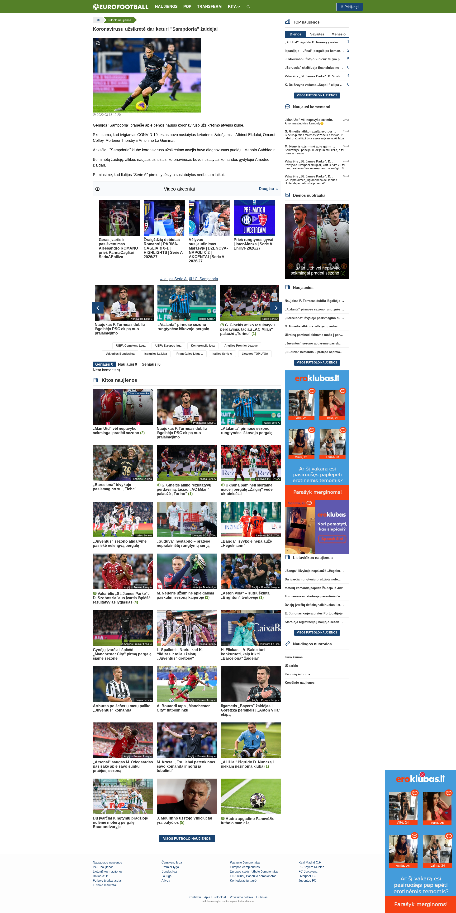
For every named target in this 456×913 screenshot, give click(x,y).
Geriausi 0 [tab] (104, 364)
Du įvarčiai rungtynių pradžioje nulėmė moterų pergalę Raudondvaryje (337, 579)
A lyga (166, 880)
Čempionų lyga (172, 862)
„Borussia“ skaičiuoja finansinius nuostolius (318, 67)
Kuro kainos (294, 657)
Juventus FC (307, 880)
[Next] (276, 308)
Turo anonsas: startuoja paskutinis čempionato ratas (323, 596)
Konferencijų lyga (203, 345)
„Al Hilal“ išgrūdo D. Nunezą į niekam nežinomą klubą (325, 42)
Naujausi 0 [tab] (127, 364)
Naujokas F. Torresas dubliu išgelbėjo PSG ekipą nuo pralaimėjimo (334, 301)
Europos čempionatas (245, 867)
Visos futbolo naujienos (187, 838)
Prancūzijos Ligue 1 (189, 353)
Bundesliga (169, 871)
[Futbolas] (98, 20)
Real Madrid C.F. (310, 862)
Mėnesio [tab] (339, 34)
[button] (234, 7)
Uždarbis (291, 666)
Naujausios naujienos (107, 862)
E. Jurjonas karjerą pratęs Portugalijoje (313, 613)
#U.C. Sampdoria (203, 279)
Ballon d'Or (100, 876)
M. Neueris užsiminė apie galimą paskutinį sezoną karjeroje (329, 146)
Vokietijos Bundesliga (120, 353)
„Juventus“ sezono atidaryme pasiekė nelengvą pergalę (326, 343)
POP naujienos (103, 867)
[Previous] (98, 308)
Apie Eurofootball (215, 897)
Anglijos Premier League (241, 345)
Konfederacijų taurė (243, 880)
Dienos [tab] (295, 34)
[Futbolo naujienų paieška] (248, 7)
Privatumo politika (241, 897)
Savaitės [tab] (317, 34)
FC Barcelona (308, 871)
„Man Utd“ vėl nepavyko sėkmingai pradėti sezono (322, 120)
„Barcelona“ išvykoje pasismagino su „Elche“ (319, 318)
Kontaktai (195, 897)
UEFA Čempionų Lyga (131, 345)
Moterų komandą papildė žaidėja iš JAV (314, 588)
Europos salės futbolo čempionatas (254, 871)
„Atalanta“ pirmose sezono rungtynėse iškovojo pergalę (326, 309)
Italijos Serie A (222, 353)
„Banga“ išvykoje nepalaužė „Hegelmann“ (316, 571)
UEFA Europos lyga (168, 345)
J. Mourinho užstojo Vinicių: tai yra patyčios (317, 59)
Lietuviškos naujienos (108, 871)
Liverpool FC (307, 876)
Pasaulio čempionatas (245, 862)
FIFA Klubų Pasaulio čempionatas (253, 876)
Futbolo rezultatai (105, 885)
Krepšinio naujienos (299, 682)
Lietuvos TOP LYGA (255, 353)
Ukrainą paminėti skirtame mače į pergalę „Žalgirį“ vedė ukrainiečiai (335, 335)
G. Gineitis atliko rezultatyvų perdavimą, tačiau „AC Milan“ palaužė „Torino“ (341, 326)
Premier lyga (170, 867)
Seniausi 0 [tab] (151, 364)
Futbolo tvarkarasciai (107, 880)
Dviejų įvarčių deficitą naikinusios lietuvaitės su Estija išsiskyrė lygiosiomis (341, 605)
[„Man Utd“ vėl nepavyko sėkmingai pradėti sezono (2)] (317, 241)
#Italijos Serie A (173, 279)
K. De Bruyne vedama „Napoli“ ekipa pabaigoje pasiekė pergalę (331, 85)
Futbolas (261, 897)
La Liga (166, 876)
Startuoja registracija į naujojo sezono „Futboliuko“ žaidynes (330, 622)
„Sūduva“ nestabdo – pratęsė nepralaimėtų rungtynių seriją (328, 352)
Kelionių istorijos (297, 674)
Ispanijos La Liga (155, 353)
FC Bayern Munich (311, 867)
